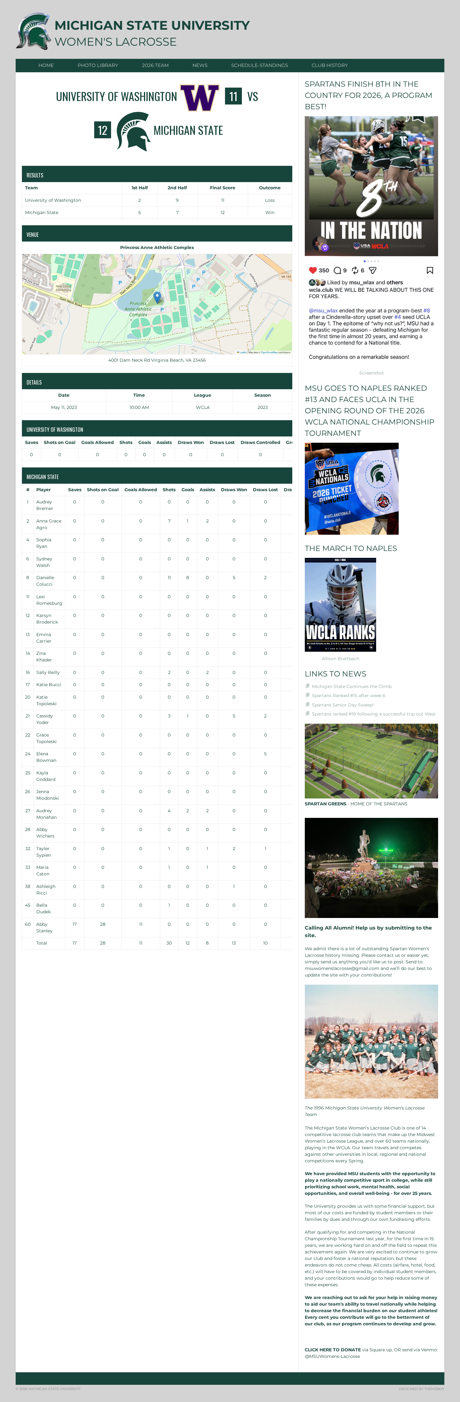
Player (43, 489)
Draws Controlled (260, 442)
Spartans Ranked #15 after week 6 (349, 695)
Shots (126, 442)
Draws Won (191, 442)
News (199, 65)
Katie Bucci (48, 684)
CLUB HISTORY (330, 65)
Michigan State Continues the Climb (351, 686)
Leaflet (243, 352)
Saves (31, 442)
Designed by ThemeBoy (421, 1389)
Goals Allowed (97, 442)
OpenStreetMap (269, 352)
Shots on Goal (59, 442)
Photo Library (98, 65)
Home (46, 65)
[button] (157, 297)
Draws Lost (222, 442)
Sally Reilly (48, 672)
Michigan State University (152, 25)
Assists (164, 442)
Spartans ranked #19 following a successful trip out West (374, 714)
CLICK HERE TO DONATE (333, 1350)
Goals (144, 442)
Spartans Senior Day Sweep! (343, 705)
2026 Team (155, 65)
